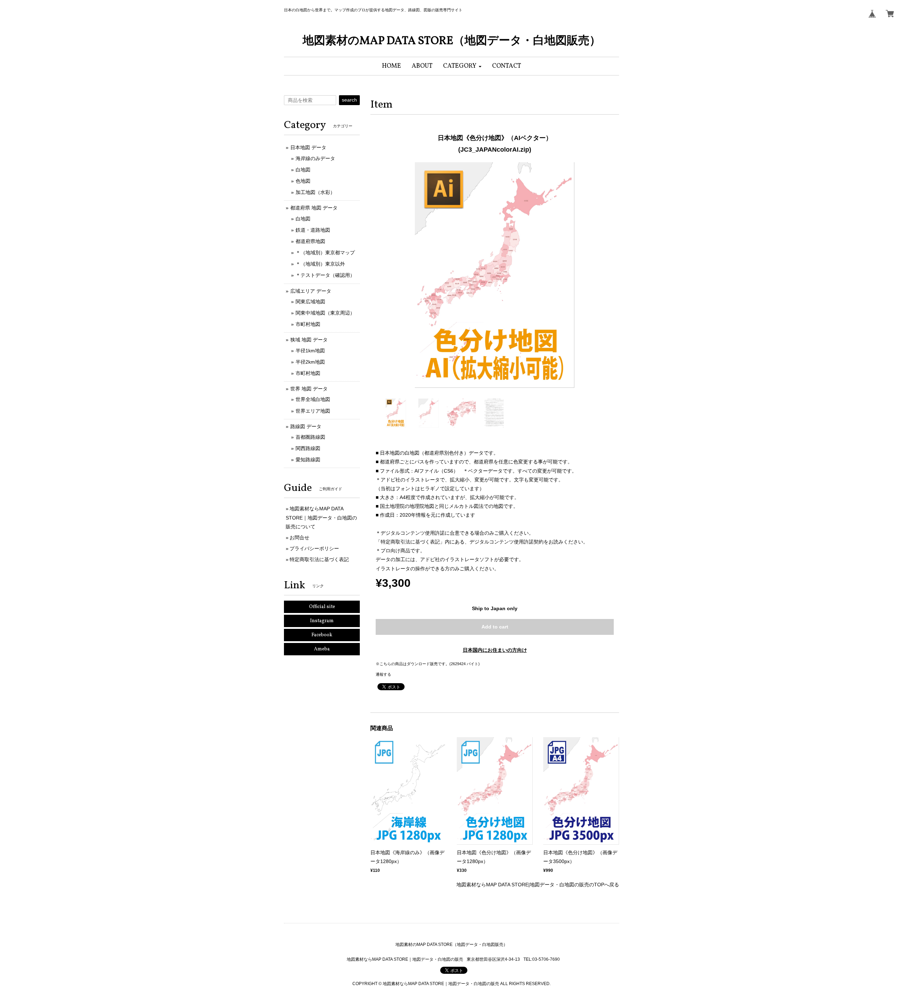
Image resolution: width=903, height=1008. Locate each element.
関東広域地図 (310, 301)
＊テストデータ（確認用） (325, 275)
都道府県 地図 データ (314, 208)
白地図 (303, 169)
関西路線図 (308, 448)
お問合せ (299, 537)
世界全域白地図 (313, 399)
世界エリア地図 (313, 411)
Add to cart (494, 627)
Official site (322, 606)
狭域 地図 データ (309, 339)
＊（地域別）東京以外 (320, 264)
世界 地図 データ (309, 388)
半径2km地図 (310, 362)
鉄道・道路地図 (313, 230)
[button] (462, 66)
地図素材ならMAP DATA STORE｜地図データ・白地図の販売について (321, 517)
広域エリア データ (310, 291)
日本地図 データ (308, 147)
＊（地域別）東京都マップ (325, 252)
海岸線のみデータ (315, 158)
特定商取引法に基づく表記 (319, 559)
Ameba (322, 649)
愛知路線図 (308, 459)
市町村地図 (308, 324)
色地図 (303, 181)
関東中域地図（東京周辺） (325, 313)
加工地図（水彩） (315, 192)
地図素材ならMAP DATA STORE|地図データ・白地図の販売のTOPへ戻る (537, 884)
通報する (383, 674)
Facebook (321, 635)
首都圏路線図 (310, 437)
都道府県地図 (310, 241)
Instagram (322, 621)
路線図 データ (305, 426)
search (349, 100)
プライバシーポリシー (314, 548)
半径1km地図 (310, 350)
